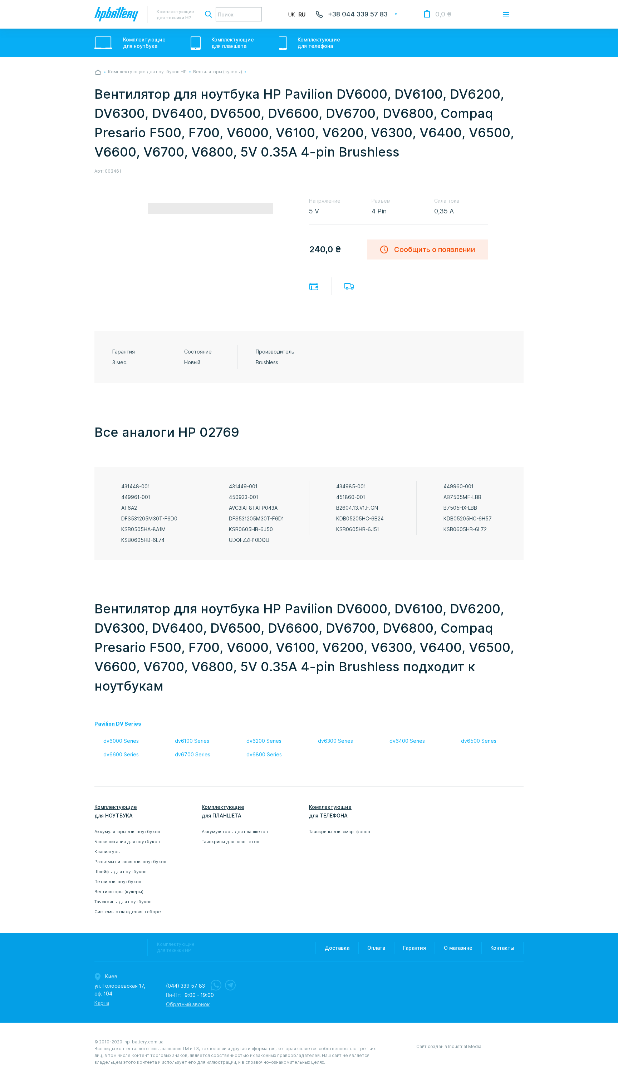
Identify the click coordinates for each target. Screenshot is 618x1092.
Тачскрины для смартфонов (339, 831)
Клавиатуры (107, 851)
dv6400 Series (407, 741)
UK (291, 15)
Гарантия (414, 948)
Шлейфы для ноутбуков (120, 871)
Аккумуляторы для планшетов (235, 831)
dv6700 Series (192, 754)
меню (506, 14)
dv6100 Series (192, 741)
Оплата (314, 286)
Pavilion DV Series (117, 724)
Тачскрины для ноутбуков (123, 901)
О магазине (458, 948)
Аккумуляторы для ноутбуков (127, 831)
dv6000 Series (121, 741)
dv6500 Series (478, 741)
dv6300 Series (335, 741)
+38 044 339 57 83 (358, 14)
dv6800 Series (264, 754)
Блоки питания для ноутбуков (127, 841)
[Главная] (98, 72)
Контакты (502, 948)
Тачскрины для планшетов (230, 841)
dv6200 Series (263, 741)
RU (302, 15)
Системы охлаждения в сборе (127, 911)
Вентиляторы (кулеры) (118, 891)
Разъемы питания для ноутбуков (130, 861)
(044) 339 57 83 (185, 986)
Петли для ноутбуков (117, 881)
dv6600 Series (121, 754)
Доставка (349, 286)
